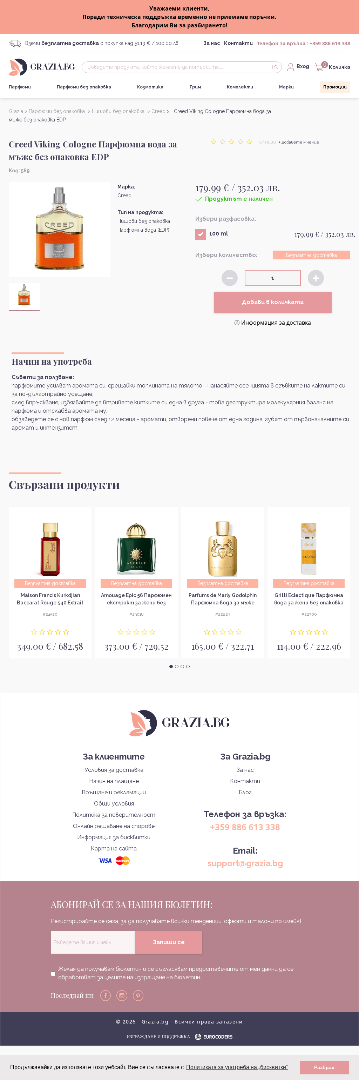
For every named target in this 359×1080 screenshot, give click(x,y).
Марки (286, 87)
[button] (171, 666)
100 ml (218, 233)
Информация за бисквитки (113, 837)
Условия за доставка (113, 770)
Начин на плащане (114, 781)
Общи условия (114, 803)
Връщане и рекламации (114, 792)
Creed (124, 195)
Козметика (150, 87)
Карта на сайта (114, 848)
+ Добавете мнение (299, 142)
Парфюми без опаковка (84, 87)
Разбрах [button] (324, 1067)
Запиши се (169, 942)
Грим (195, 87)
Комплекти (240, 87)
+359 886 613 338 (330, 43)
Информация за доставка (276, 322)
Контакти (238, 43)
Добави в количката (273, 302)
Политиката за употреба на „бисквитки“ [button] (237, 1067)
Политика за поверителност (113, 814)
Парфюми (20, 87)
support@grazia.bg (245, 863)
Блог (245, 792)
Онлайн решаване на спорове (114, 826)
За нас (211, 43)
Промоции (335, 87)
